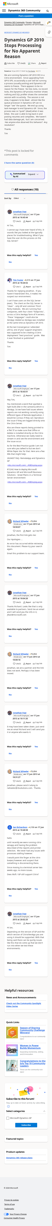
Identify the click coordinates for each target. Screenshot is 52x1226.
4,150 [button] (31, 827)
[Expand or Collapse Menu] (4, 10)
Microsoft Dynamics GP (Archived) (22, 23)
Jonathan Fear (19, 211)
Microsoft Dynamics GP (20, 1118)
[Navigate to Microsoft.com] (10, 3)
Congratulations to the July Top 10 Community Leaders (32, 1063)
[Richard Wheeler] (9, 521)
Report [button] (43, 63)
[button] (47, 11)
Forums (29, 22)
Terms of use (9, 1204)
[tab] (25, 191)
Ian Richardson (20, 827)
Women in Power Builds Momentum (30, 1046)
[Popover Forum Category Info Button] (8, 1106)
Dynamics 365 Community (24, 10)
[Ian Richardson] (9, 827)
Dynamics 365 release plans (19, 1157)
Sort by (7, 198)
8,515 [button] (39, 71)
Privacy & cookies (11, 1200)
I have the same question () (19, 162)
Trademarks (9, 1208)
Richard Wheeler (21, 521)
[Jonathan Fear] (9, 212)
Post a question (26, 16)
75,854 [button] (34, 521)
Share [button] (33, 63)
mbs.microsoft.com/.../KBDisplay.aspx (24, 465)
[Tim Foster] (9, 280)
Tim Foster (31, 71)
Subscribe (26, 1125)
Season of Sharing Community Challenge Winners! (32, 1030)
